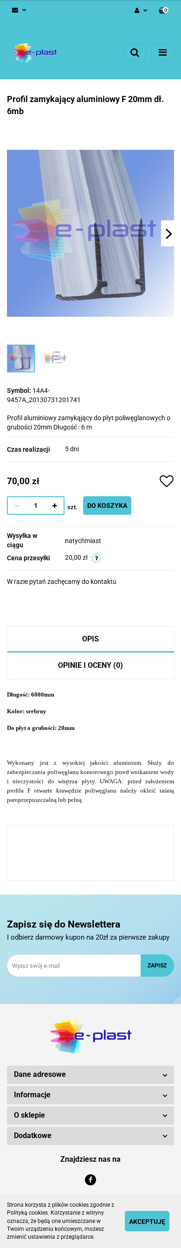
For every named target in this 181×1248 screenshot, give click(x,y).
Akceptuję (147, 1221)
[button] (163, 11)
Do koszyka (107, 505)
